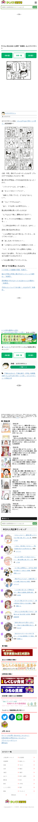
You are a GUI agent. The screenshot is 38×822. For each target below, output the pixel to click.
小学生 (27, 373)
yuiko (19, 595)
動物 (4, 791)
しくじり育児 (6, 787)
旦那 (3, 376)
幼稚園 (32, 373)
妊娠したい (22, 761)
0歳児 (20, 768)
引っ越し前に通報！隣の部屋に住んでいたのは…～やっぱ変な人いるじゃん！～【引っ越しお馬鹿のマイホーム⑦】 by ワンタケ (24, 473)
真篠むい (20, 639)
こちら (17, 417)
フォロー (6, 347)
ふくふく (18, 551)
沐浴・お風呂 (22, 776)
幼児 (20, 780)
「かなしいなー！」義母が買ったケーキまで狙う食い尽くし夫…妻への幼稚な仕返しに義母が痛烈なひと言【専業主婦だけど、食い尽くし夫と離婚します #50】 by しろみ (24, 429)
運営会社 (4, 743)
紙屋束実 (16, 617)
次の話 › (31, 55)
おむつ (5, 776)
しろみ (16, 540)
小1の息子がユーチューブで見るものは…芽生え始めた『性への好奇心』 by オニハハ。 (24, 507)
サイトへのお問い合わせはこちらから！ (15, 735)
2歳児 (20, 772)
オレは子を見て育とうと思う (15, 376)
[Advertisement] (19, 27)
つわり (21, 765)
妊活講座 (21, 757)
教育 (4, 783)
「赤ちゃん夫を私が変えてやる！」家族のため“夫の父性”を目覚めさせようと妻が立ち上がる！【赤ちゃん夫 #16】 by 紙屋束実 (24, 441)
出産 (4, 768)
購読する (6, 518)
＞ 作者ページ (23, 367)
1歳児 (4, 772)
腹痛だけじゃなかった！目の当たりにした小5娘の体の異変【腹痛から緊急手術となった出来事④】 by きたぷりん (24, 462)
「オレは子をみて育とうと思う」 (14, 332)
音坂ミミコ (17, 573)
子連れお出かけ (9, 373)
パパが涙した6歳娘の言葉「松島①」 (15, 270)
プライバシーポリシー (9, 740)
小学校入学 (8, 378)
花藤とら (18, 606)
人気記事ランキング (8, 757)
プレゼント (22, 791)
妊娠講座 (5, 761)
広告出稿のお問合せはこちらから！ (13, 738)
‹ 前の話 (7, 55)
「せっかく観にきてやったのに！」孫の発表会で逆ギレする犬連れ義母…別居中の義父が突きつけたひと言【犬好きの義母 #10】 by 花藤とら (24, 452)
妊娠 (4, 765)
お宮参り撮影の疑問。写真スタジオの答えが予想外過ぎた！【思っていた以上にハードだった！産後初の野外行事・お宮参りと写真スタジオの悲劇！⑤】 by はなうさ (24, 496)
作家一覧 (19, 55)
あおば (19, 628)
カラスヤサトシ (10, 113)
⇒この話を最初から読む (9, 330)
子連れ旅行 (20, 373)
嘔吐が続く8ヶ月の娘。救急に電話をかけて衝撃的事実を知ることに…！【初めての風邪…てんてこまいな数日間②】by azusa (24, 484)
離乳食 (5, 780)
